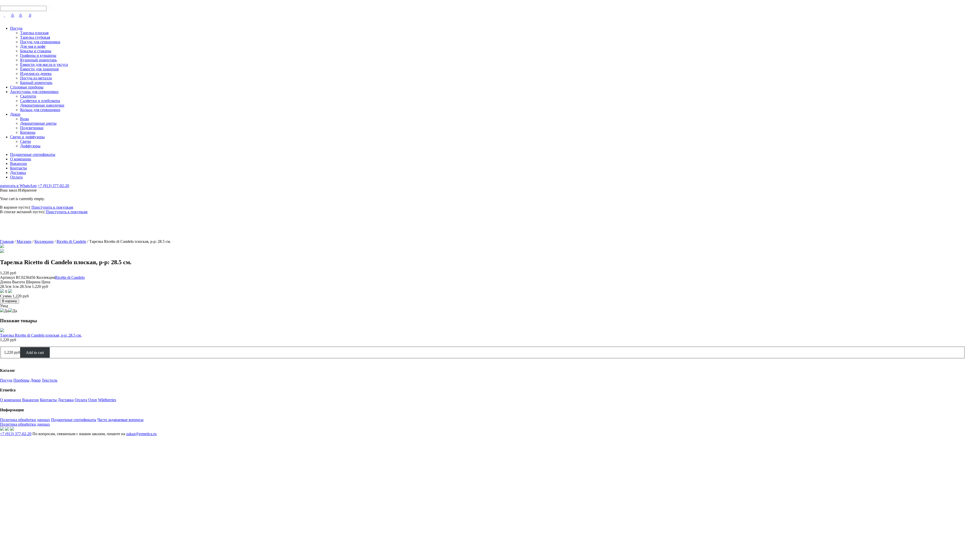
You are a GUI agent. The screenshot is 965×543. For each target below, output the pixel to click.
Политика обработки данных (25, 420)
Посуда (16, 28)
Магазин (24, 241)
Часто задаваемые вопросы (120, 420)
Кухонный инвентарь (38, 60)
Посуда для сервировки (40, 42)
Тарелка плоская (34, 33)
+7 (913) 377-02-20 (53, 186)
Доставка (18, 172)
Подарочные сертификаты (32, 154)
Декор (15, 114)
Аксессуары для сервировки (34, 91)
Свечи (25, 141)
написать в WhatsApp (18, 186)
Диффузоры (30, 146)
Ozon (92, 400)
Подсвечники (31, 128)
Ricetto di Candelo (71, 241)
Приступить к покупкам (52, 207)
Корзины (27, 132)
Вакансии (18, 163)
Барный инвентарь (36, 82)
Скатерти (28, 96)
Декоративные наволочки (42, 105)
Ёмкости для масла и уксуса (44, 64)
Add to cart (35, 352)
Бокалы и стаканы (35, 51)
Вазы (24, 119)
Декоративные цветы (38, 123)
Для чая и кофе (32, 46)
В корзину (9, 301)
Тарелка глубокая (35, 37)
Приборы (21, 380)
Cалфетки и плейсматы (40, 101)
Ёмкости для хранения (39, 69)
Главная (7, 241)
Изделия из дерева (36, 73)
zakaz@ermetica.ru (141, 434)
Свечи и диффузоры (27, 137)
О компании (20, 159)
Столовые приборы (26, 87)
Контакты (18, 168)
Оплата (16, 177)
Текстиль (49, 380)
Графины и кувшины (38, 55)
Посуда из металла (36, 78)
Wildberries (107, 400)
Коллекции (44, 241)
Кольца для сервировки (40, 110)
